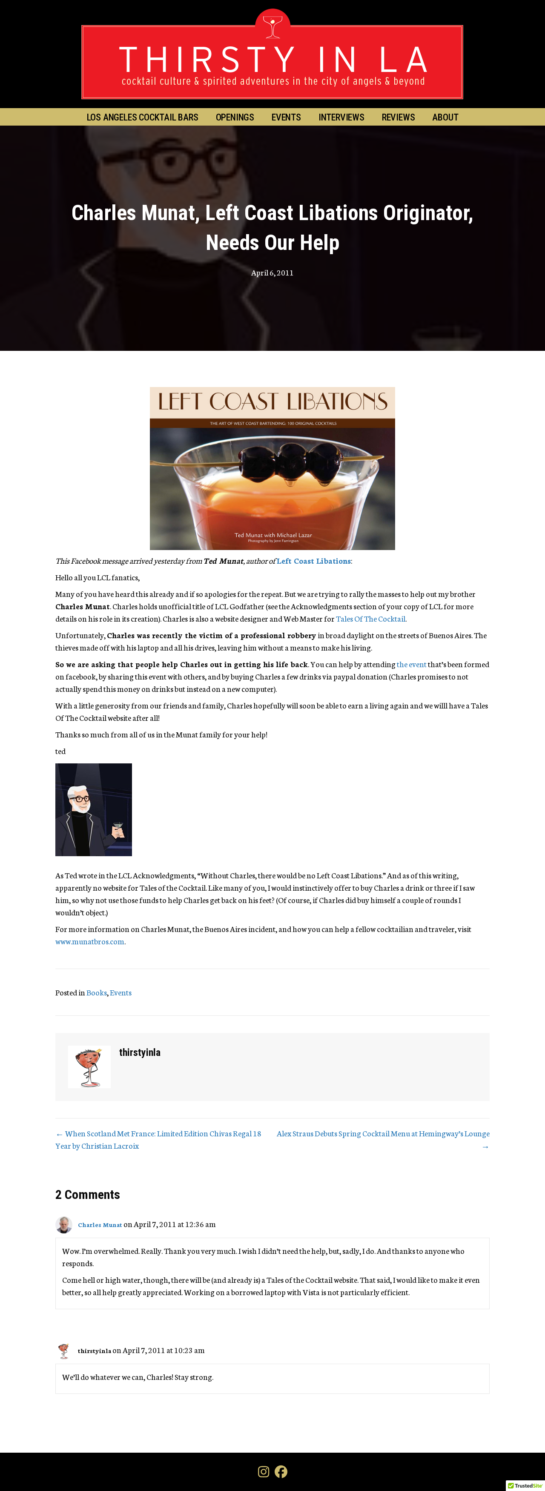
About (445, 117)
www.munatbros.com (89, 940)
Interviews (341, 117)
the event (412, 663)
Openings (235, 117)
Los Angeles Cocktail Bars (142, 117)
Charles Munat (100, 1224)
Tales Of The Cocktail (370, 618)
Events (286, 117)
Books (96, 992)
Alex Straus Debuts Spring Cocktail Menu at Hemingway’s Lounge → (383, 1139)
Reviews (398, 117)
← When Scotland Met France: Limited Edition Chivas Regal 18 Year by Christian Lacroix (158, 1139)
